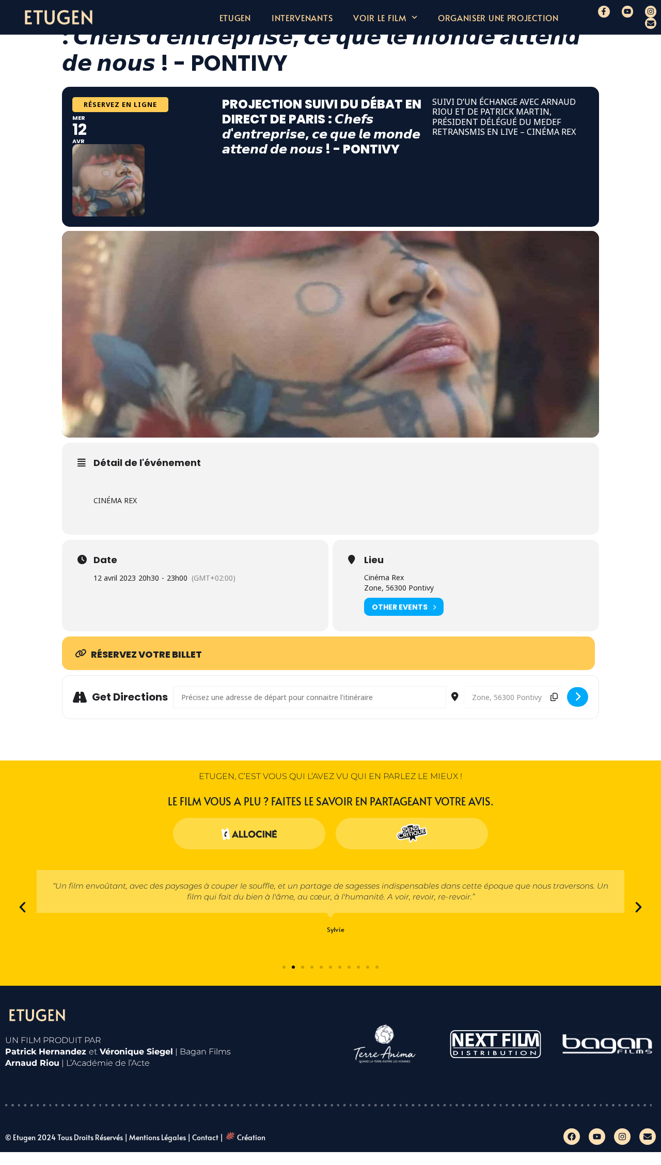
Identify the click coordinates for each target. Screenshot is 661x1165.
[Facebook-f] (603, 11)
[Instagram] (650, 11)
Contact (205, 1137)
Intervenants (302, 17)
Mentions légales (157, 1137)
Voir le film (379, 17)
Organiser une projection (498, 17)
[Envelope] (650, 23)
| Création (242, 1137)
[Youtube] (627, 11)
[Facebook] (571, 1136)
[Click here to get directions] (577, 697)
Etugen (235, 17)
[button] (22, 907)
